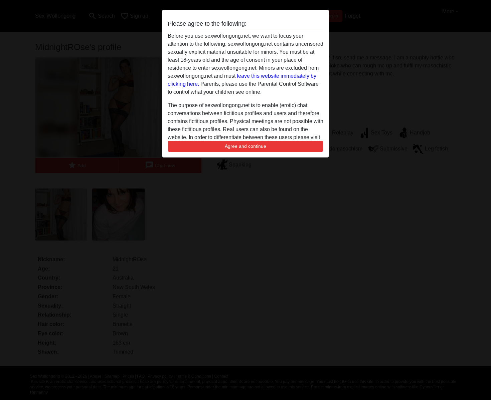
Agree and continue (245, 146)
